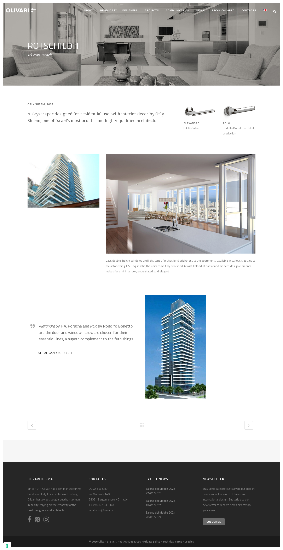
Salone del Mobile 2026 (160, 488)
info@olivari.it (105, 510)
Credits (189, 541)
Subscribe (214, 522)
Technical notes (173, 541)
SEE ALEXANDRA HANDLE (55, 353)
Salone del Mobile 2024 (160, 512)
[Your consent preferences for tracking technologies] (7, 546)
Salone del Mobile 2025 (160, 500)
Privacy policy (151, 541)
